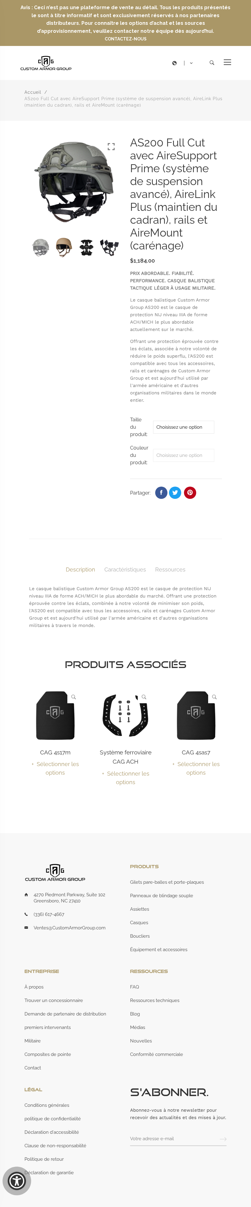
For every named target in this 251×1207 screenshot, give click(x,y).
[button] (184, 63)
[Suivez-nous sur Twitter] (175, 493)
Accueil (32, 92)
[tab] (80, 570)
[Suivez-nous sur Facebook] (161, 493)
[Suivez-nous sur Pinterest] (190, 493)
